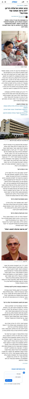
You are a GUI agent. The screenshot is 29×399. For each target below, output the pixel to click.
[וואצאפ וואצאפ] (5, 2)
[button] (23, 2)
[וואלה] (14, 2)
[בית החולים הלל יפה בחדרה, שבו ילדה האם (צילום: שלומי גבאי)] (14, 130)
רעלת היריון (25, 363)
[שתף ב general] (2, 2)
